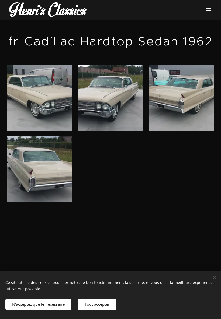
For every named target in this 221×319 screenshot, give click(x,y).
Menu (208, 10)
